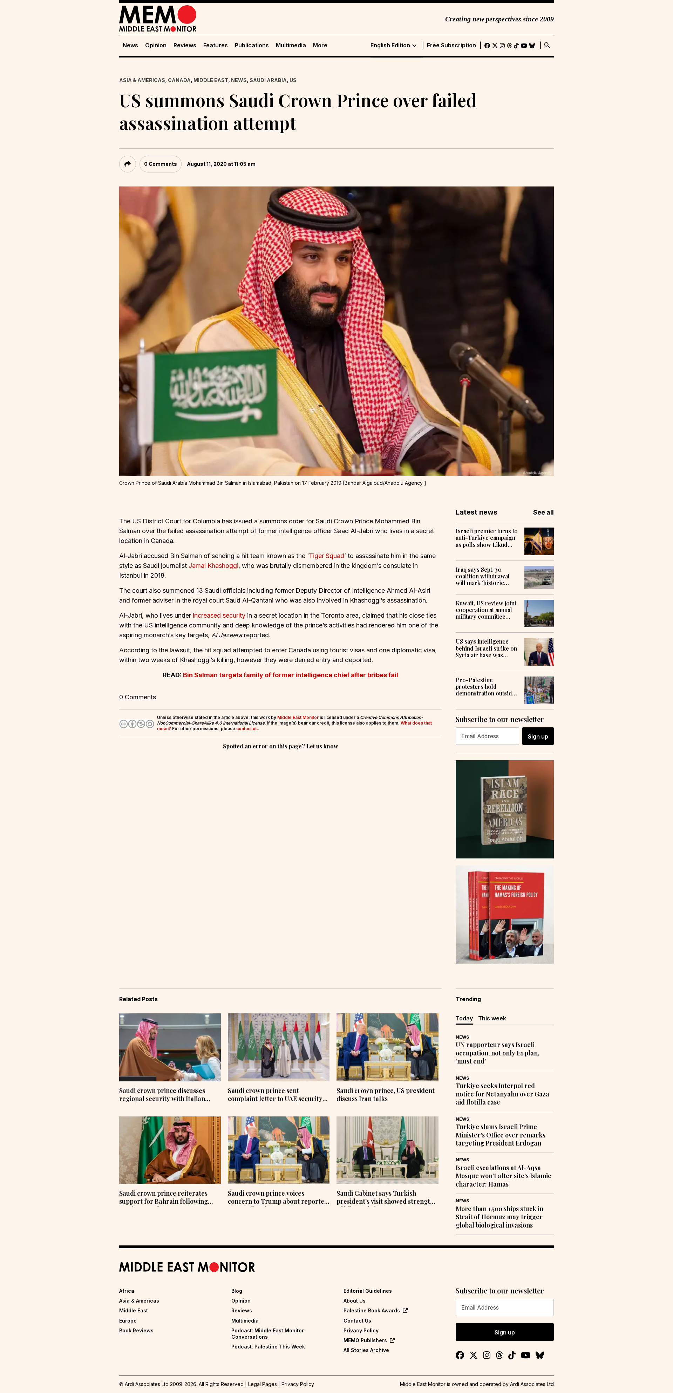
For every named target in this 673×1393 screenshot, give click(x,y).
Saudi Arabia (268, 80)
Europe (128, 1321)
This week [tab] (492, 1018)
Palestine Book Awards (372, 1310)
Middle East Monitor (298, 717)
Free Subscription (451, 45)
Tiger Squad (326, 555)
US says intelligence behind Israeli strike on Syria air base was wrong (486, 648)
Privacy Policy (361, 1330)
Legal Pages (262, 1384)
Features (215, 45)
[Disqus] (280, 847)
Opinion (155, 45)
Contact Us (357, 1321)
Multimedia (291, 45)
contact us (247, 728)
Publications (252, 45)
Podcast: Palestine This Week (268, 1347)
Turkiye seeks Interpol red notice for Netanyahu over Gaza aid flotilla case (502, 1094)
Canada (179, 80)
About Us (355, 1301)
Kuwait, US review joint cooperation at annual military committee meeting (486, 610)
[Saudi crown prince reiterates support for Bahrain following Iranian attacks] (170, 1150)
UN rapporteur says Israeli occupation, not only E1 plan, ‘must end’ (497, 1053)
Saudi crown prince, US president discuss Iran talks (385, 1095)
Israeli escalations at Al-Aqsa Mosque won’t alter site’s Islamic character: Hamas (503, 1176)
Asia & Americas (142, 80)
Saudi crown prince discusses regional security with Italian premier (162, 1095)
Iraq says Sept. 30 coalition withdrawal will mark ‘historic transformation (483, 576)
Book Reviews (136, 1330)
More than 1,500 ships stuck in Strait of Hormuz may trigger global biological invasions (499, 1217)
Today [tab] (464, 1018)
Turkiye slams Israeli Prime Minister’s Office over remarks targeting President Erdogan (500, 1135)
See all (543, 512)
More (320, 45)
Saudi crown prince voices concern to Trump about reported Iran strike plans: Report (278, 1198)
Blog (236, 1291)
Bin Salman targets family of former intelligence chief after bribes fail (290, 675)
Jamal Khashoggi (213, 565)
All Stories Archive (366, 1350)
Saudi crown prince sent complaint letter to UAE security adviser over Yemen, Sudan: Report (275, 1095)
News (130, 45)
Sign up (538, 736)
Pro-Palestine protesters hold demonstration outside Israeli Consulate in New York (485, 687)
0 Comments (160, 164)
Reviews (185, 45)
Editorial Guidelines (368, 1291)
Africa (126, 1291)
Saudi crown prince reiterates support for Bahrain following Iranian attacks (163, 1198)
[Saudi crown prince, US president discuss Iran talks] (387, 1047)
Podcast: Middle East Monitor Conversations (267, 1333)
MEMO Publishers (365, 1340)
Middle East (210, 80)
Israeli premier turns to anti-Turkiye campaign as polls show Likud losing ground (487, 538)
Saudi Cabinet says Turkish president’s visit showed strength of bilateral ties (385, 1198)
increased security (219, 615)
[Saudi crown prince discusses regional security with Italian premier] (170, 1047)
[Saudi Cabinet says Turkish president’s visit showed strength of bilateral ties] (387, 1150)
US (293, 80)
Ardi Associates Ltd (532, 1384)
